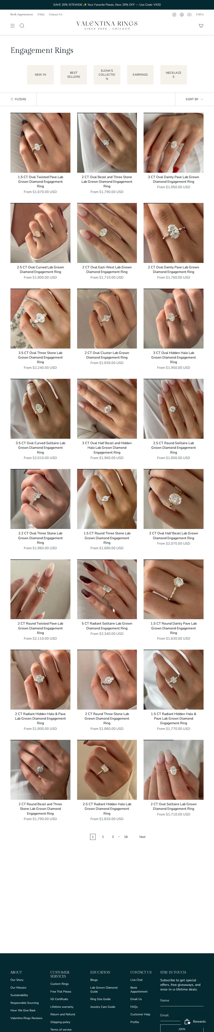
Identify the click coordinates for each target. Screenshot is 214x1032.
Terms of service (60, 1030)
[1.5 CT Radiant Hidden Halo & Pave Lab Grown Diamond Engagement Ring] (174, 680)
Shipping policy (60, 1022)
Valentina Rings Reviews (26, 1018)
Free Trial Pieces (60, 992)
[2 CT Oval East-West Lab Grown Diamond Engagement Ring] (107, 233)
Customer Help (140, 1014)
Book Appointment (21, 14)
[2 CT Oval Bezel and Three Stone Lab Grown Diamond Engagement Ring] (107, 143)
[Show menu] (12, 25)
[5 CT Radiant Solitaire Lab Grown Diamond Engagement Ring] (107, 589)
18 (125, 837)
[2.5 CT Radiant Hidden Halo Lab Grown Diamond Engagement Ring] (107, 770)
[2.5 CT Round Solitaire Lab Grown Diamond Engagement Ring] (174, 409)
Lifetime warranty (61, 1007)
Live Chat (136, 980)
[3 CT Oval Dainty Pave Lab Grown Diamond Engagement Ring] (174, 143)
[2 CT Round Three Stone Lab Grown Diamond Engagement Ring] (107, 680)
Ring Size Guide (100, 999)
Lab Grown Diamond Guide (103, 990)
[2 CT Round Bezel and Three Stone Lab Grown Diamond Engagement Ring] (40, 770)
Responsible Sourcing (24, 1003)
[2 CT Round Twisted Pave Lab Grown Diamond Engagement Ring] (40, 589)
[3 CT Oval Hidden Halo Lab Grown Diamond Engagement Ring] (174, 319)
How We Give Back (23, 1010)
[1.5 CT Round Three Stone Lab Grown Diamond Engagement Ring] (107, 499)
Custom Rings (59, 984)
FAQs (41, 14)
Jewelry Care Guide (102, 1007)
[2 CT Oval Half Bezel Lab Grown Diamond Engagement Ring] (174, 499)
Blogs (94, 980)
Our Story (16, 980)
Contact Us (55, 14)
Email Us (136, 999)
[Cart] (201, 25)
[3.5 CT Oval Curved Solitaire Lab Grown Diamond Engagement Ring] (40, 409)
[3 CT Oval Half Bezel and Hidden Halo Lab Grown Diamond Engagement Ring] (107, 409)
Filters (20, 99)
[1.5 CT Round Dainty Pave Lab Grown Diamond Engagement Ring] (174, 589)
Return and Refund (62, 1014)
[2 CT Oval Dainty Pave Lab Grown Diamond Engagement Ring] (174, 233)
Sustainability (19, 995)
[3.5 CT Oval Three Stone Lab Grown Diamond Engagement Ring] (40, 319)
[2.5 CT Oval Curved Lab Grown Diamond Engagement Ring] (40, 233)
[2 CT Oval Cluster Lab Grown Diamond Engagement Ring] (107, 319)
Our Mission (18, 988)
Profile (134, 1022)
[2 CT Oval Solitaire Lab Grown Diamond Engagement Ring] (174, 770)
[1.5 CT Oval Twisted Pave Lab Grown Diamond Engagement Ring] (40, 143)
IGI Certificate (59, 999)
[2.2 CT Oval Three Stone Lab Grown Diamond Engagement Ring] (40, 499)
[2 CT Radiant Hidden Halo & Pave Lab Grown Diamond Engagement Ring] (40, 680)
